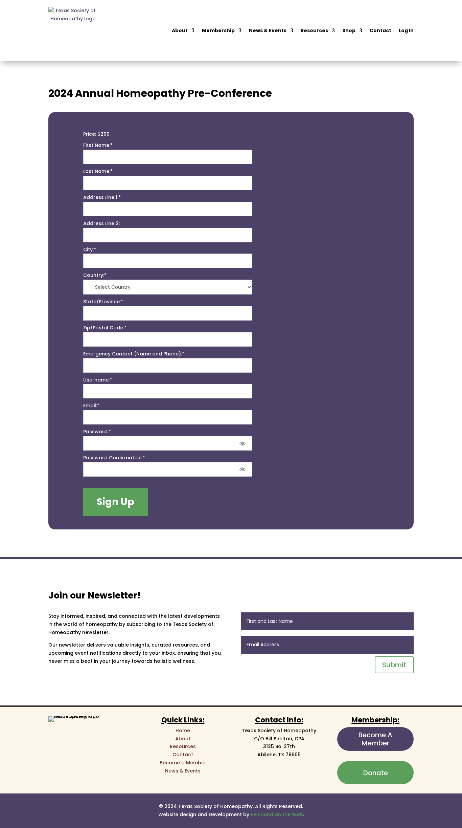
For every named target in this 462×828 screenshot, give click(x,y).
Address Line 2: (101, 223)
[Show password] (242, 443)
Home (183, 730)
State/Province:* (103, 301)
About (180, 30)
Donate (375, 773)
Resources (314, 30)
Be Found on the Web (277, 814)
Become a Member (183, 762)
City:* (89, 249)
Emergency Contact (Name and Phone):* (133, 353)
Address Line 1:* (102, 197)
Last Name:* (98, 171)
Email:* (91, 405)
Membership (218, 30)
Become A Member (375, 739)
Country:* (95, 275)
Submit (394, 665)
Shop (348, 30)
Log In (406, 30)
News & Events (267, 30)
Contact (380, 30)
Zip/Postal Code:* (104, 327)
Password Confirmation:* (114, 457)
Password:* (97, 431)
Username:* (97, 379)
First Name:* (98, 145)
